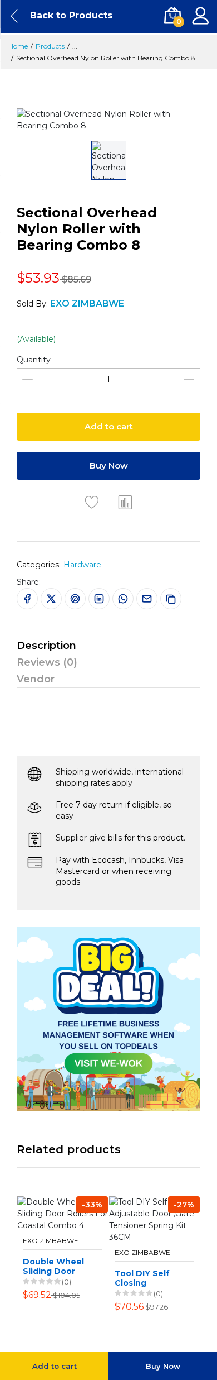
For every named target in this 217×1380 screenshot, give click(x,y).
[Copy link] (171, 598)
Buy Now (109, 465)
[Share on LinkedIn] (99, 598)
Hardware (82, 565)
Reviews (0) (47, 662)
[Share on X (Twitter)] (51, 598)
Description (46, 645)
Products (50, 46)
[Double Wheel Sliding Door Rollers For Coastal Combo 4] (62, 1213)
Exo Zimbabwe (50, 1241)
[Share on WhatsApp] (123, 598)
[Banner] (108, 1018)
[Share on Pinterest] (75, 598)
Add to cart (109, 426)
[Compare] (125, 502)
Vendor (36, 679)
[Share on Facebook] (27, 598)
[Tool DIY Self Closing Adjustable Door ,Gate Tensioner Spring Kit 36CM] (154, 1219)
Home (18, 46)
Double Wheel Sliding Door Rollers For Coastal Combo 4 (55, 1266)
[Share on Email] (146, 598)
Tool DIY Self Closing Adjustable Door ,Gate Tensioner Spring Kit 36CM (149, 1278)
